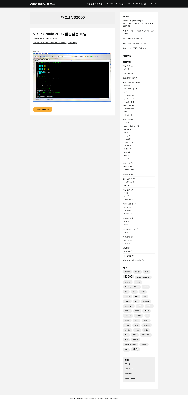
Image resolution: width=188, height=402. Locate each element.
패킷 (135, 349)
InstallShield (127, 182)
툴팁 (126, 349)
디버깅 (125, 136)
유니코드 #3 (128, 38)
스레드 (135, 335)
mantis (125, 232)
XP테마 (127, 325)
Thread (147, 311)
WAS (125, 248)
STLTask (127, 311)
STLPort (149, 306)
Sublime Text (128, 170)
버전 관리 (126, 190)
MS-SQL (126, 214)
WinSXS (146, 320)
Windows (126, 240)
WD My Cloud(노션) (137, 4)
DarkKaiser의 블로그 (42, 3)
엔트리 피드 (129, 368)
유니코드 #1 (127, 48)
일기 (125, 69)
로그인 (127, 364)
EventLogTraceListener (131, 287)
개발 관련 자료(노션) (95, 4)
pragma (127, 301)
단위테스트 (127, 218)
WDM (125, 152)
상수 (126, 335)
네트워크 (126, 174)
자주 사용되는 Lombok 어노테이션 (136, 31)
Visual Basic (127, 95)
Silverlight (126, 142)
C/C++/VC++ (128, 89)
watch (136, 320)
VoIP (125, 155)
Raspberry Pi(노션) (115, 4)
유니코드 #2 (128, 43)
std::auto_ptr (128, 306)
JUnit (125, 221)
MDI (126, 291)
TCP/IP (137, 311)
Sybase (126, 210)
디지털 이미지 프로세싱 (132, 260)
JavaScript (127, 105)
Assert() (127, 271)
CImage (137, 271)
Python (125, 112)
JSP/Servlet (127, 108)
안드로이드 (127, 99)
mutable (127, 296)
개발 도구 (126, 163)
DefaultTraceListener (143, 277)
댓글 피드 (129, 373)
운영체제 (126, 237)
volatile (127, 320)
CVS (125, 196)
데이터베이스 (128, 204)
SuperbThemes (112, 398)
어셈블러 (126, 115)
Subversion (127, 199)
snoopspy (146, 301)
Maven (125, 132)
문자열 (146, 330)
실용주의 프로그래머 (130, 344)
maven (146, 287)
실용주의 (135, 339)
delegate (127, 282)
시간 (126, 339)
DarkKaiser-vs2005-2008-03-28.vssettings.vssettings (55, 43)
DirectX (126, 139)
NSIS (125, 185)
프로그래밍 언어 (129, 82)
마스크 (137, 330)
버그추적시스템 (129, 229)
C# (124, 92)
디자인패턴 (127, 256)
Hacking (126, 149)
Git (124, 193)
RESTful (126, 146)
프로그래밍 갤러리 (130, 78)
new (145, 296)
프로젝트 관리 (128, 129)
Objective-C (127, 102)
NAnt (136, 296)
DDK (128, 276)
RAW (136, 301)
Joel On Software (130, 126)
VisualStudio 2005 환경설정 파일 (59, 34)
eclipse (125, 166)
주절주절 (126, 73)
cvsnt (146, 271)
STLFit (139, 306)
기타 (125, 159)
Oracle (125, 207)
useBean (138, 315)
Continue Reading (42, 109)
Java (125, 86)
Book (125, 123)
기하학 (136, 325)
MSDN (142, 291)
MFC (134, 291)
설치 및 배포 (128, 179)
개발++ (126, 119)
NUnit (125, 225)
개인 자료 (126, 66)
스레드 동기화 (145, 335)
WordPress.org (131, 378)
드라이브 (127, 330)
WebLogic (127, 251)
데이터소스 (147, 325)
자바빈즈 (144, 344)
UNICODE (128, 315)
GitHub (153, 4)
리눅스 (125, 243)
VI (147, 315)
